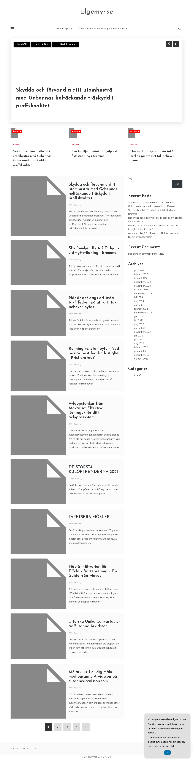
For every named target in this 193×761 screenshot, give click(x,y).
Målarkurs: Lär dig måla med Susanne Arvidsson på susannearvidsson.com (93, 676)
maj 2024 (139, 301)
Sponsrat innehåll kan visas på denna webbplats (103, 28)
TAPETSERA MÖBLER (89, 517)
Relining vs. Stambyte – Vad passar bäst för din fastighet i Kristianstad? (94, 353)
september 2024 (143, 293)
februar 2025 (141, 274)
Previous (169, 44)
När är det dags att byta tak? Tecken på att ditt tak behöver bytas (152, 156)
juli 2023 (138, 316)
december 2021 (142, 354)
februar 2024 (141, 308)
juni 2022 (139, 339)
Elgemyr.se (96, 11)
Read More (170, 98)
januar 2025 (140, 278)
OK (167, 753)
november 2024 (142, 285)
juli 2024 (138, 297)
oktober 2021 (141, 358)
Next (176, 44)
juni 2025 (139, 270)
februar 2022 (141, 347)
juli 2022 (138, 335)
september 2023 (143, 312)
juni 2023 (139, 320)
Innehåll (22, 44)
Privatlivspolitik (64, 28)
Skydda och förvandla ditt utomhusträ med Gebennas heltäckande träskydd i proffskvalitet (64, 98)
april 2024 (139, 304)
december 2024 (142, 281)
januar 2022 (140, 351)
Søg (130, 178)
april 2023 (139, 328)
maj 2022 (139, 343)
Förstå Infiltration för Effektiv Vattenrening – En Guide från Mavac (93, 571)
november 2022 (142, 331)
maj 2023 (139, 324)
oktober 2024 (141, 289)
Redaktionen (67, 44)
